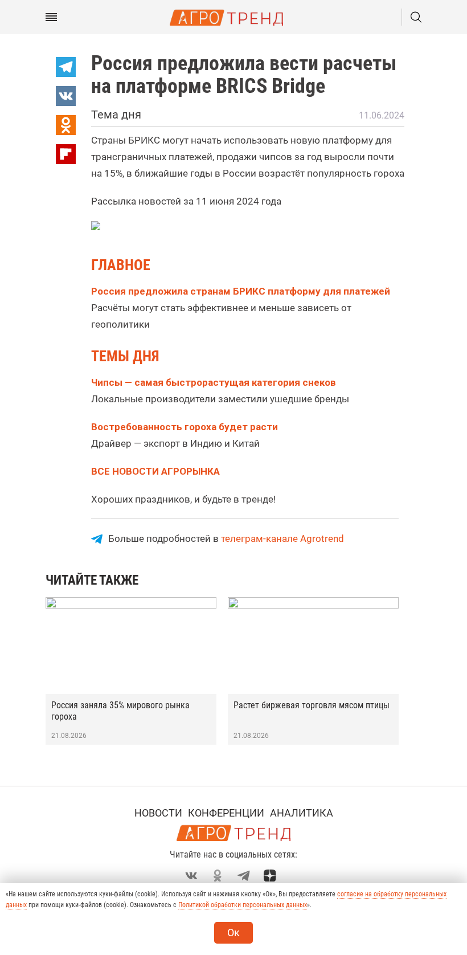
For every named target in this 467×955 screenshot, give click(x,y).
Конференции (226, 813)
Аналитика (301, 813)
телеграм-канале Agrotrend (282, 538)
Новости (158, 813)
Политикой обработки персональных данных (242, 905)
